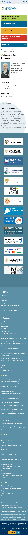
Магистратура (5, 331)
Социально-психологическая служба (11, 459)
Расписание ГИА (5, 452)
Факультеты (4, 326)
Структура (6, 317)
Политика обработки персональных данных (13, 511)
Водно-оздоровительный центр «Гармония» (13, 353)
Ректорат (3, 324)
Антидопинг (4, 495)
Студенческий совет (6, 370)
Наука (5, 375)
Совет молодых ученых (7, 388)
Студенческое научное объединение (11, 393)
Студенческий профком (7, 464)
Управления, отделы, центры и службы (12, 360)
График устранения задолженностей (11, 445)
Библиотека (4, 346)
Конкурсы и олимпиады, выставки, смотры (13, 457)
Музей (3, 308)
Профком (3, 365)
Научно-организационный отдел (10, 381)
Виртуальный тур (7, 30)
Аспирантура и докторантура (9, 333)
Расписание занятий (7, 438)
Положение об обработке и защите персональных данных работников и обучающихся (11, 507)
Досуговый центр (6, 470)
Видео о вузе (4, 312)
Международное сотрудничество (10, 305)
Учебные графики (6, 443)
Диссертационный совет (8, 336)
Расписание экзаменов (7, 440)
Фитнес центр (5, 355)
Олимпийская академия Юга (9, 363)
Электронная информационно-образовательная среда (11, 17)
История (3, 295)
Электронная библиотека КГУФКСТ (11, 454)
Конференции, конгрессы (8, 396)
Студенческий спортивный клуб (10, 486)
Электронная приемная (9, 23)
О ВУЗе (5, 292)
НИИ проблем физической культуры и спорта (13, 338)
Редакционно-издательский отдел (10, 348)
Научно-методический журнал (9, 350)
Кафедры (3, 328)
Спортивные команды (7, 493)
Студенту (6, 434)
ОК (18, 532)
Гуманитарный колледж (7, 341)
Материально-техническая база (9, 310)
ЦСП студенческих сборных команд (11, 488)
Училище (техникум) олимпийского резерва (13, 343)
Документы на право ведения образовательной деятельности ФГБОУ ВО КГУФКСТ (13, 427)
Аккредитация (5, 303)
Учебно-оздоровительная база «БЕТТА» (12, 358)
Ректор (3, 321)
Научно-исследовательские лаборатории (12, 384)
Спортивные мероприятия (8, 491)
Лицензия (4, 300)
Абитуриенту (7, 420)
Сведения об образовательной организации (11, 37)
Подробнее (12, 532)
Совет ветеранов (6, 368)
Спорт (5, 482)
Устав (2, 298)
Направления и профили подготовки (11, 423)
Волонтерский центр (7, 473)
